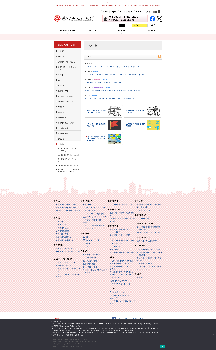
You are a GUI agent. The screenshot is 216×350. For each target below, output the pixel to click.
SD (59, 80)
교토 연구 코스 (61, 225)
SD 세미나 (86, 243)
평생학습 (61, 56)
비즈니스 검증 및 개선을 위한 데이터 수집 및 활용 (149, 206)
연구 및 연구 (62, 117)
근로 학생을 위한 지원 (142, 237)
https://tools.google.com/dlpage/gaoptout (67, 346)
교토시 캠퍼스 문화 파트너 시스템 (149, 249)
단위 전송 (57, 201)
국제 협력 (84, 251)
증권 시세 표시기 (87, 201)
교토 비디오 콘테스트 (144, 264)
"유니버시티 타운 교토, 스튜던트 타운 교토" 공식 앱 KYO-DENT (68, 170)
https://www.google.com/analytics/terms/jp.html (70, 339)
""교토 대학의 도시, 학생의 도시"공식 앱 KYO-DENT (149, 268)
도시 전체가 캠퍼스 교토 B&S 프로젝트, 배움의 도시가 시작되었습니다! (109, 98)
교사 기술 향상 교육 (90, 261)
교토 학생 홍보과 (63, 133)
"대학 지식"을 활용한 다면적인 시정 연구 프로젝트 (122, 296)
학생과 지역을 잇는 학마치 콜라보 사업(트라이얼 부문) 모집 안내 (122, 273)
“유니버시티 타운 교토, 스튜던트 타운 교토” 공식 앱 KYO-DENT (96, 138)
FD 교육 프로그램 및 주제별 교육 (94, 208)
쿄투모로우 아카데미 (90, 258)
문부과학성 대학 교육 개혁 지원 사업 (96, 125)
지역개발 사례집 (116, 277)
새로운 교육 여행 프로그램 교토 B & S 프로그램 (149, 254)
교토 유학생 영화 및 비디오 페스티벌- (122, 214)
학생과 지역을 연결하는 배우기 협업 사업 (122, 268)
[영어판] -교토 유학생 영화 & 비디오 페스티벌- (122, 220)
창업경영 (61, 139)
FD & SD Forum (88, 204)
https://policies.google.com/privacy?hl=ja (67, 344)
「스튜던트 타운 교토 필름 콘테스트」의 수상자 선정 (103, 83)
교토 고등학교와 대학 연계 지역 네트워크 (68, 275)
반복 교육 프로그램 (62, 231)
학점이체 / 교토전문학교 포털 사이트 (68, 212)
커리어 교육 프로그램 (63, 265)
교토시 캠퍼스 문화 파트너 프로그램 (135, 111)
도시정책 (61, 112)
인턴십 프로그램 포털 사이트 (64, 259)
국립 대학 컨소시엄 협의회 (144, 223)
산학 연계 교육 (59, 245)
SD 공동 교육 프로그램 (91, 240)
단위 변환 (61, 51)
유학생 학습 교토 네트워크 (92, 255)
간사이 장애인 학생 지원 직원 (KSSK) (120, 236)
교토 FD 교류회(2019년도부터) (94, 214)
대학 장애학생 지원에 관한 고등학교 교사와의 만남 (122, 242)
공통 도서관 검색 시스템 (64, 240)
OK (163, 347)
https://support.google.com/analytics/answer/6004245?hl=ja (74, 341)
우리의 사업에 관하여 (65, 45)
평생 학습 (57, 218)
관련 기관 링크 (115, 249)
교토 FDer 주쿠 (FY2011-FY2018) (94, 217)
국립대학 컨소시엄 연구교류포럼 (148, 232)
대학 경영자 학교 (89, 211)
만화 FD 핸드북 (88, 229)
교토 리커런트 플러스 (63, 237)
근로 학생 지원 (63, 128)
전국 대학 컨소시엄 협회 (66, 123)
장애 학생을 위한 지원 (65, 101)
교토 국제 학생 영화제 (65, 96)
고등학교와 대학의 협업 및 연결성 (68, 68)
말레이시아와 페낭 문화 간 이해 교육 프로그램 (95, 271)
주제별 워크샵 (115, 246)
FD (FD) (60, 75)
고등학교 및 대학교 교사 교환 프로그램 (68, 270)
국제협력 (61, 85)
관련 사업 (61, 144)
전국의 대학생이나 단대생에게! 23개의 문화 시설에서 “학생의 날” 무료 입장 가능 (112, 90)
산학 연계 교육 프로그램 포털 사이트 (68, 253)
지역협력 (61, 107)
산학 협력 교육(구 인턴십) (67, 62)
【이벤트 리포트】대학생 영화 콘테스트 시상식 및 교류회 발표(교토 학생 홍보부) (113, 67)
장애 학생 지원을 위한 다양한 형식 (122, 252)
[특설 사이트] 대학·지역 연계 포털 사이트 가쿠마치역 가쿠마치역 (121, 262)
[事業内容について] (94, 33)
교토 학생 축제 (63, 91)
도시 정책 (111, 288)
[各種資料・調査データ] (148, 33)
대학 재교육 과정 (62, 234)
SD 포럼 (86, 237)
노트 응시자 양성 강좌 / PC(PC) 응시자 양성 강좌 (122, 231)
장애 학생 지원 (113, 226)
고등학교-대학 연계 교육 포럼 (66, 262)
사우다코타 (85, 233)
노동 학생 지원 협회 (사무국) (147, 241)
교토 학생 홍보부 (141, 215)
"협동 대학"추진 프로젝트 (119, 281)
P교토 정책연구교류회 (118, 292)
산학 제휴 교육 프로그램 (64, 248)
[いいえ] (213, 334)
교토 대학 (59, 222)
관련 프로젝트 (140, 246)
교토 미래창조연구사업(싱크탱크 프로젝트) (122, 302)
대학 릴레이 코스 (62, 228)
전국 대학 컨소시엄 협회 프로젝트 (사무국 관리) (149, 228)
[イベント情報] (121, 33)
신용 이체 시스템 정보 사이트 (66, 204)
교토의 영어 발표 (89, 264)
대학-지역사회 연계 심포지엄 (120, 284)
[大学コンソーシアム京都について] (67, 33)
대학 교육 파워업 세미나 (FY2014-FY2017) (95, 221)
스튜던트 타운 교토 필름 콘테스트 (135, 125)
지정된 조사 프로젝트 (144, 210)
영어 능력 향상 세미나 (90, 267)
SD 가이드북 (87, 246)
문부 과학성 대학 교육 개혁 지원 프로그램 (149, 259)
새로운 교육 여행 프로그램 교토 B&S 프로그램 (96, 111)
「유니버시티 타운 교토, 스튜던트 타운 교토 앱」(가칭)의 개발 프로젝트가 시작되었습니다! (116, 75)
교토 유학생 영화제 (114, 209)
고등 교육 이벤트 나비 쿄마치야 (94, 225)
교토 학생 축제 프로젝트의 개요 (121, 204)
